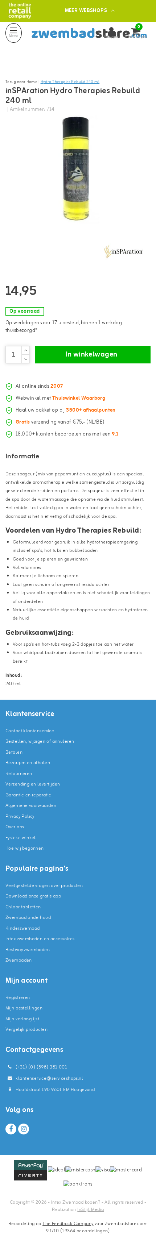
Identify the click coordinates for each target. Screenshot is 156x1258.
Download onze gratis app (33, 896)
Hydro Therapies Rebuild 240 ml (70, 82)
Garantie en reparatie (28, 795)
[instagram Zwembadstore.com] (23, 1129)
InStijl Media (90, 1209)
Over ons (14, 827)
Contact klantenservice (29, 731)
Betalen (13, 752)
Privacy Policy (19, 816)
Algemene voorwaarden (30, 805)
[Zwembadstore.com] (19, 10)
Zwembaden (18, 960)
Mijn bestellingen (23, 1008)
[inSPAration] (123, 252)
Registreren (17, 997)
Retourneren (18, 774)
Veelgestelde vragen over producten (44, 886)
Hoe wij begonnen (24, 848)
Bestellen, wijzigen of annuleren (39, 741)
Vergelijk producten (26, 1029)
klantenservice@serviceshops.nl (49, 1078)
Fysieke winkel (20, 838)
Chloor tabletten (23, 907)
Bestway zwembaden (27, 950)
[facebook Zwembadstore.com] (10, 1129)
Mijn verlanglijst (22, 1019)
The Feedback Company (67, 1224)
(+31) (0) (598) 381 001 (41, 1067)
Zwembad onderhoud (28, 917)
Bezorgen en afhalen (27, 763)
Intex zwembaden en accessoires (40, 939)
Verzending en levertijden (32, 784)
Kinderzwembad (22, 928)
